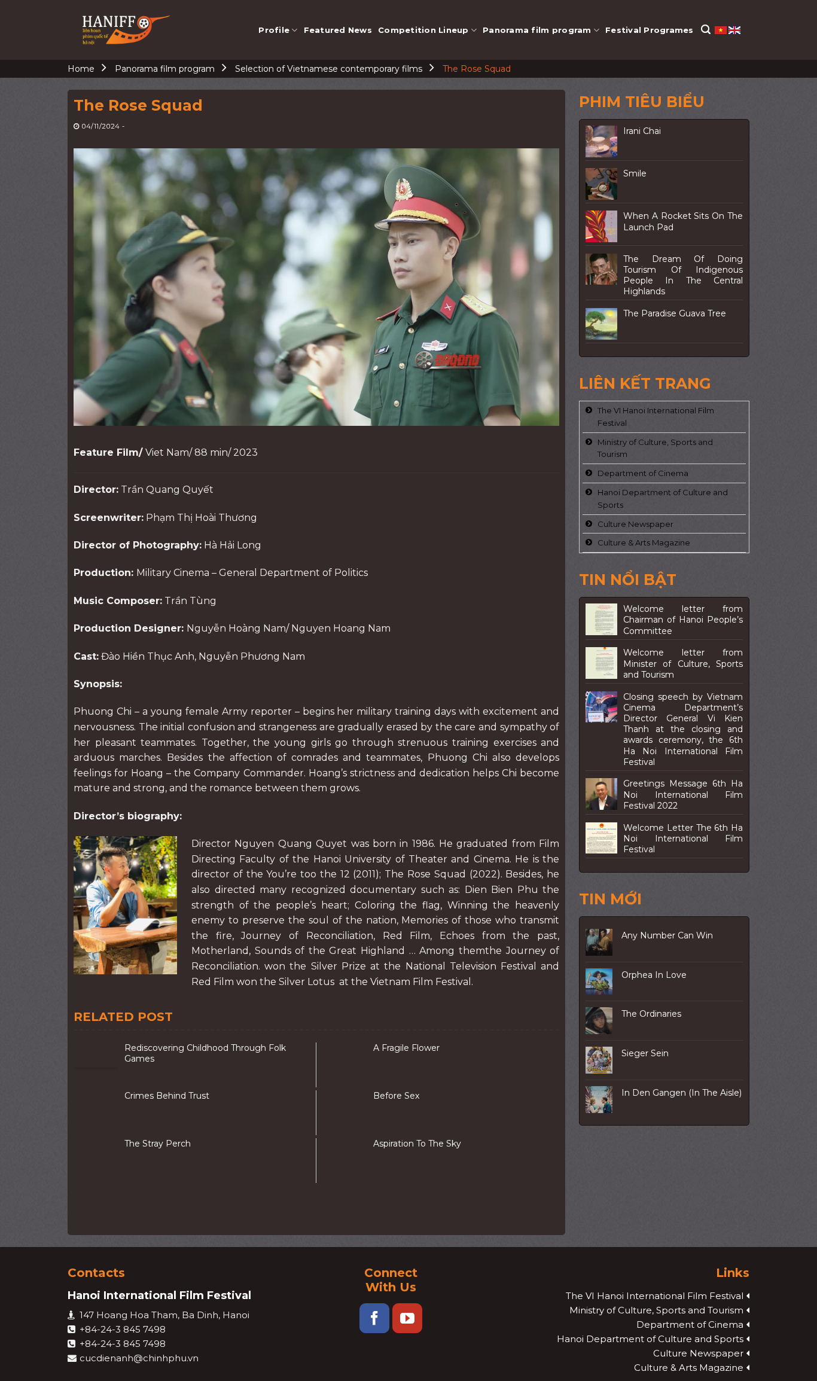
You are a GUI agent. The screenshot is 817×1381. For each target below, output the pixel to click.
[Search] (706, 29)
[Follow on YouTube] (407, 1318)
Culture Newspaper (635, 524)
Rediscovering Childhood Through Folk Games (205, 1053)
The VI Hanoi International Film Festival (655, 417)
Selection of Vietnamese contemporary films (328, 68)
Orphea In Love (654, 975)
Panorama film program (537, 30)
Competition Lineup (423, 30)
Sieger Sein (645, 1053)
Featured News (338, 30)
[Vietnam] (721, 29)
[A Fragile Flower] (344, 1064)
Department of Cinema (642, 473)
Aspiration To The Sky (417, 1143)
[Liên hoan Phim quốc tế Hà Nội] (127, 29)
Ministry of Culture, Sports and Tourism (655, 448)
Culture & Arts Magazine (643, 542)
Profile (273, 30)
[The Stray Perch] (96, 1160)
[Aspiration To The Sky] (344, 1160)
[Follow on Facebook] (374, 1318)
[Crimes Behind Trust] (96, 1112)
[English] (734, 29)
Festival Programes (649, 30)
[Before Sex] (344, 1112)
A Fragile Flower (406, 1047)
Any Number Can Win (667, 935)
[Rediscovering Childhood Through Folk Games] (96, 1064)
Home (81, 68)
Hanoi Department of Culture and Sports (662, 498)
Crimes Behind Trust (166, 1095)
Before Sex (396, 1095)
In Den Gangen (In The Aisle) (681, 1092)
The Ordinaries (651, 1013)
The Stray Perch (157, 1143)
